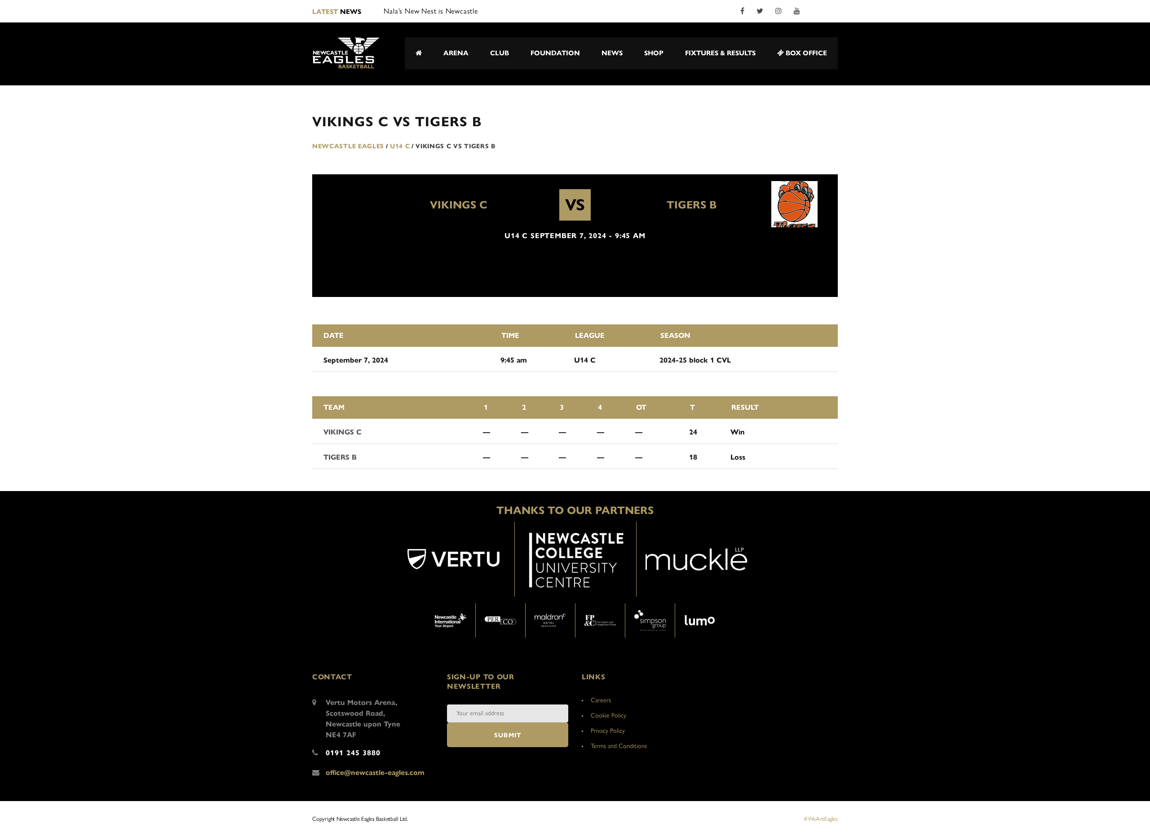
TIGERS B (692, 205)
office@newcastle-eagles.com (375, 772)
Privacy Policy (608, 731)
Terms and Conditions (619, 746)
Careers (601, 700)
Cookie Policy (608, 715)
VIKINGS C (458, 205)
